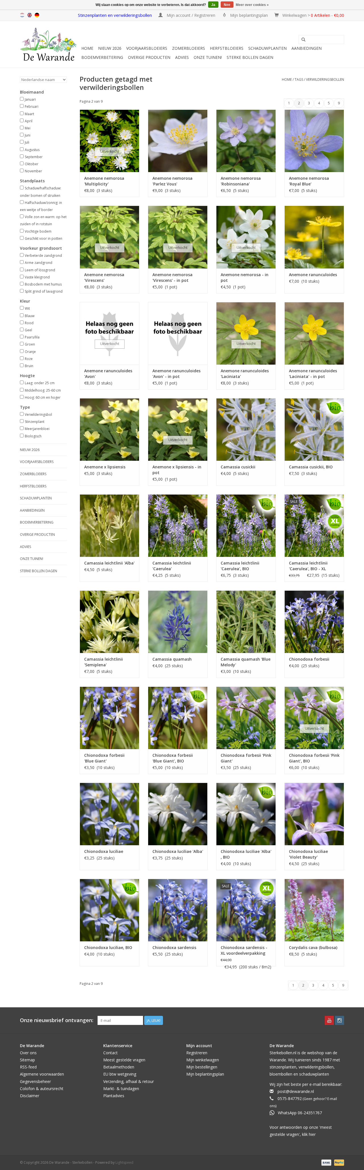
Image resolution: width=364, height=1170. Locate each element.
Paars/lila (32, 337)
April (28, 121)
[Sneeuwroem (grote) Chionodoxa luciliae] (109, 814)
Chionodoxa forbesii (309, 659)
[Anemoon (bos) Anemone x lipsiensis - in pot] (178, 429)
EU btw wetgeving (119, 1074)
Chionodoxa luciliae (103, 851)
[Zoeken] (303, 40)
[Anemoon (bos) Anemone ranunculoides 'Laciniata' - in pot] (314, 333)
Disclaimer (29, 1095)
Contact (110, 1052)
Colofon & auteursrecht (41, 1088)
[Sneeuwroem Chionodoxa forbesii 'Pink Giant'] (246, 718)
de (37, 15)
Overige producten (149, 57)
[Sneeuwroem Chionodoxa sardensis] (178, 910)
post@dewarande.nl (296, 1091)
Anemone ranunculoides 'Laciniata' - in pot (313, 373)
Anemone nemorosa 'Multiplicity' (104, 181)
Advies (182, 57)
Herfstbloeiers (226, 48)
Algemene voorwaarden (42, 1074)
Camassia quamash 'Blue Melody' (245, 661)
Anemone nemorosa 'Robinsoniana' (241, 181)
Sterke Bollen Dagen (250, 57)
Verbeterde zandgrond (43, 255)
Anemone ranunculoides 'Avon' (108, 373)
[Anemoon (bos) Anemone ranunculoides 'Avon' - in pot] (178, 333)
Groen (30, 344)
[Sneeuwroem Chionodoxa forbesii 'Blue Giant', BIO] (178, 718)
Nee (227, 5)
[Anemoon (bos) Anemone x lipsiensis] (109, 429)
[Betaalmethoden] (325, 1162)
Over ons (28, 1052)
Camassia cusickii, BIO (311, 467)
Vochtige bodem (38, 231)
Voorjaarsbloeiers (146, 48)
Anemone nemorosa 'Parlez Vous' (172, 181)
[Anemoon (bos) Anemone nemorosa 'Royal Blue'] (314, 140)
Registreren (196, 1052)
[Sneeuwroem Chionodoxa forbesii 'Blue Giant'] (109, 718)
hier (312, 1134)
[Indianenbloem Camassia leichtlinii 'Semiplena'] (109, 621)
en (29, 15)
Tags (299, 79)
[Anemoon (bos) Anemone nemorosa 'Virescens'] (109, 237)
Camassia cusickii (238, 467)
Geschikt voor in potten (43, 238)
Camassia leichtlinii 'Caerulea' (171, 565)
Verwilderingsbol (38, 414)
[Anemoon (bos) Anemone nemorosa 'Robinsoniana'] (246, 140)
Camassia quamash (172, 659)
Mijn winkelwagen (202, 1059)
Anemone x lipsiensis (104, 467)
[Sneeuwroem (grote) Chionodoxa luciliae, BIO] (109, 910)
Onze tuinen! (208, 57)
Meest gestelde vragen (124, 1059)
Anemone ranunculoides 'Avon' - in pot (176, 373)
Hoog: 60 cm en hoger (43, 397)
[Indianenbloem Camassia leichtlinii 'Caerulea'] (178, 525)
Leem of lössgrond (40, 270)
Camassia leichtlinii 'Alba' (109, 563)
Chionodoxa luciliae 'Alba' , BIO (246, 854)
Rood (29, 323)
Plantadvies (113, 1095)
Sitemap (27, 1059)
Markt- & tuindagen (121, 1088)
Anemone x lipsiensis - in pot (176, 469)
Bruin (29, 365)
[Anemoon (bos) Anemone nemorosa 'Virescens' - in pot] (178, 237)
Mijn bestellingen (201, 1067)
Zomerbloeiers (188, 48)
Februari (31, 106)
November (33, 171)
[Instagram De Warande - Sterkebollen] (339, 1020)
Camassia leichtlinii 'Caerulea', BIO (240, 565)
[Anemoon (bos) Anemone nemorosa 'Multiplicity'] (109, 140)
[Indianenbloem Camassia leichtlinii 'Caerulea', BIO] (246, 525)
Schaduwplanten (267, 48)
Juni (27, 135)
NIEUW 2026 (109, 48)
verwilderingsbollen (325, 79)
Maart (29, 113)
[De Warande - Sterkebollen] (50, 44)
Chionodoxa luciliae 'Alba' (177, 851)
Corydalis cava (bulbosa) (313, 947)
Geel (28, 330)
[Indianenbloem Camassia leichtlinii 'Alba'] (109, 525)
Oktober (31, 164)
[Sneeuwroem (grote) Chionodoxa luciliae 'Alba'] (178, 814)
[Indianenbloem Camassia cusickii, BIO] (314, 429)
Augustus (32, 149)
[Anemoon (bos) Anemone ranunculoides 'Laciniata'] (246, 333)
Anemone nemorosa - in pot (244, 277)
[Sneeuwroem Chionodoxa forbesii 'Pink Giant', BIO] (314, 718)
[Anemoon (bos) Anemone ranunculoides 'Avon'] (109, 333)
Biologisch (33, 436)
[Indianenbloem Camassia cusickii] (246, 429)
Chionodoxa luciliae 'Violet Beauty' (308, 854)
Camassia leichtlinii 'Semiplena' (103, 661)
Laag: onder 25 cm (40, 383)
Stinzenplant (34, 421)
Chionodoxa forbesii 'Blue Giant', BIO (172, 758)
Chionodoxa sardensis (174, 947)
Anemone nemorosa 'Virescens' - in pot (172, 277)
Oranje (30, 351)
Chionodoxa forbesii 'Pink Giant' (246, 758)
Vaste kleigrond (37, 277)
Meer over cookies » (252, 5)
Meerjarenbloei (37, 428)
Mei (27, 128)
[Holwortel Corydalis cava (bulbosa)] (314, 910)
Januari (30, 99)
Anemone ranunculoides (313, 274)
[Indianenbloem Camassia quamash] (178, 621)
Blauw (29, 315)
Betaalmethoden (118, 1067)
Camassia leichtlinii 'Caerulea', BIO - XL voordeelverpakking (308, 566)
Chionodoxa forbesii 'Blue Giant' (104, 758)
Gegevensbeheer (35, 1081)
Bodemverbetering (102, 57)
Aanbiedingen (306, 48)
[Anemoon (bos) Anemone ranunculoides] (314, 237)
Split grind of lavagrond (44, 291)
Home (87, 48)
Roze (29, 358)
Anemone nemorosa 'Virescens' (104, 277)
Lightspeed (124, 1162)
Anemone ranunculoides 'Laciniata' (245, 373)
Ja (213, 5)
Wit (27, 308)
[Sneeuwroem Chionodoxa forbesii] (314, 621)
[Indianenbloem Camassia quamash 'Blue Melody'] (246, 621)
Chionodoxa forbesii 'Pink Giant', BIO (314, 758)
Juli (27, 142)
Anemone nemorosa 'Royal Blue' (309, 181)
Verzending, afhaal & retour (128, 1081)
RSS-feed (28, 1067)
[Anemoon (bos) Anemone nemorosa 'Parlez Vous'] (178, 140)
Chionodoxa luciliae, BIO (108, 947)
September (34, 156)
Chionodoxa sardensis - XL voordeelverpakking (244, 950)
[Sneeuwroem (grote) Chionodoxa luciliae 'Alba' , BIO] (246, 814)
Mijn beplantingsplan (205, 1074)
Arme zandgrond (38, 262)
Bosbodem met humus (43, 284)
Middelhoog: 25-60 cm (43, 390)
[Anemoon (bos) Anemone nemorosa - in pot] (246, 237)
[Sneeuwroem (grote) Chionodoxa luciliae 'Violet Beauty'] (314, 814)
